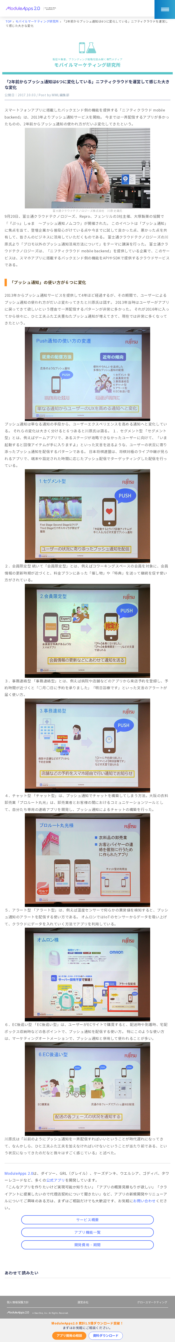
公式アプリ (55, 1180)
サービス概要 (87, 1220)
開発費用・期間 (87, 1245)
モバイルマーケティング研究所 (88, 63)
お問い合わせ (144, 1201)
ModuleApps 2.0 (19, 1173)
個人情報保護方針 (18, 1302)
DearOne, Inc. (41, 1313)
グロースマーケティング (152, 1302)
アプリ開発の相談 (69, 1335)
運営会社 (82, 1302)
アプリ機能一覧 (87, 1232)
